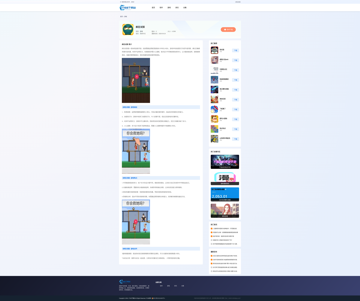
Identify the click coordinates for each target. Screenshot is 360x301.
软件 (161, 7)
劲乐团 (222, 49)
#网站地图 (237, 2)
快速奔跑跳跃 (224, 79)
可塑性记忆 (223, 69)
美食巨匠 (223, 99)
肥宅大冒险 (223, 118)
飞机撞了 (223, 109)
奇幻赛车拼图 (224, 89)
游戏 (169, 7)
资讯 (177, 7)
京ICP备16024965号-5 (159, 298)
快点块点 (223, 128)
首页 (153, 7)
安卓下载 (230, 29)
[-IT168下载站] (127, 8)
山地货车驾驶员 (225, 138)
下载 (235, 50)
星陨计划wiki (224, 59)
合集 (184, 7)
